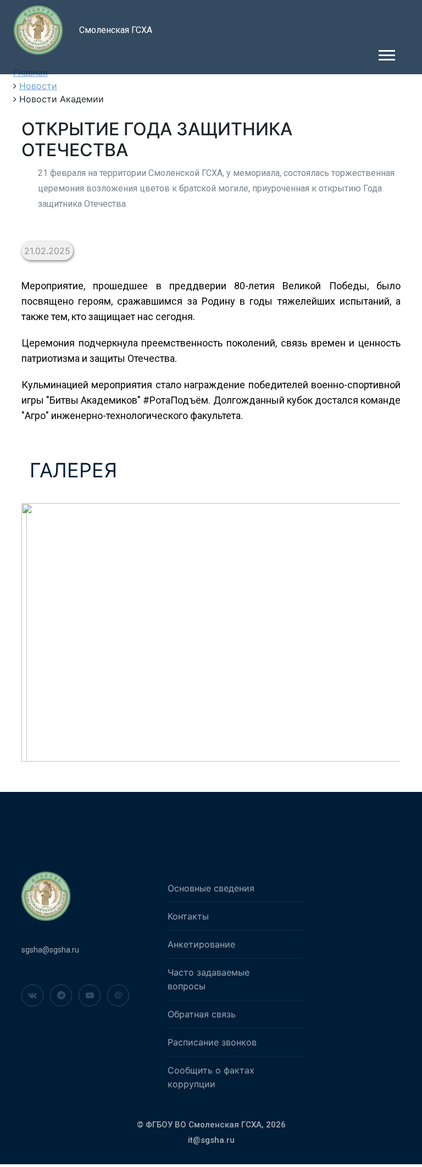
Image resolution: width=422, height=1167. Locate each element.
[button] (386, 53)
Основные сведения (211, 888)
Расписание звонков (212, 1042)
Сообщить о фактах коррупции (211, 1077)
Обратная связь (202, 1014)
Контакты (188, 916)
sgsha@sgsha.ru (50, 949)
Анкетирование (201, 944)
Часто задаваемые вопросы (208, 979)
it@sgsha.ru (211, 1140)
